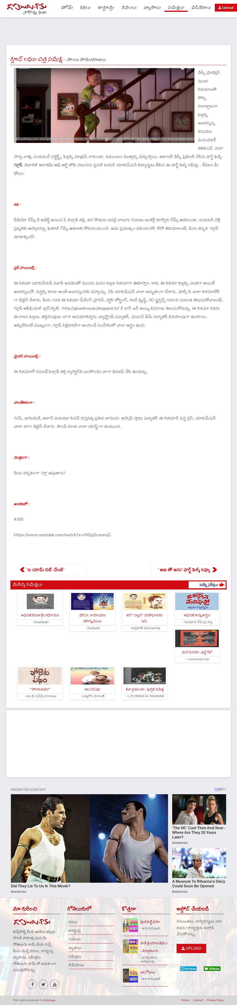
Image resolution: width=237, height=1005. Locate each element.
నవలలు (129, 8)
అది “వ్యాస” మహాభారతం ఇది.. (144, 618)
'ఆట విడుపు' (92, 689)
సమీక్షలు (176, 8)
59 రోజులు (147, 972)
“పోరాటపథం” (40, 689)
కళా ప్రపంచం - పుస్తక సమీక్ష (144, 689)
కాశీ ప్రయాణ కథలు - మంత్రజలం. (153, 947)
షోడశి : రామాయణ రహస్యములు (92, 618)
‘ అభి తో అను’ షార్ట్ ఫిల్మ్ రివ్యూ (184, 569)
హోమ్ (67, 8)
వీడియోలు (201, 8)
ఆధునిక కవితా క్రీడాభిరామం (40, 615)
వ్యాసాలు (152, 8)
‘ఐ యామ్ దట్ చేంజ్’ (45, 569)
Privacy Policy (215, 1000)
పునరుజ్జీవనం (150, 921)
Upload (227, 7)
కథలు (85, 8)
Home (185, 1000)
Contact (198, 1000)
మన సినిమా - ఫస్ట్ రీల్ (197, 652)
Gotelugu (49, 1000)
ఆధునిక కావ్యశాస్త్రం (197, 615)
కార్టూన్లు (106, 8)
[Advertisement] (118, 30)
